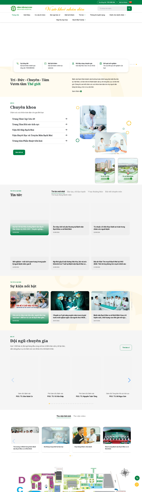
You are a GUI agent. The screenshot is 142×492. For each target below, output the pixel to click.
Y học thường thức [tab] (95, 191)
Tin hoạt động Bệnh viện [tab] (61, 195)
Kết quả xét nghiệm (109, 63)
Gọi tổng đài (24, 63)
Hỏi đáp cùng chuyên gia (84, 63)
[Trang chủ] (21, 8)
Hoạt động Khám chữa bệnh (83, 447)
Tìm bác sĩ (125, 347)
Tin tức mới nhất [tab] (58, 191)
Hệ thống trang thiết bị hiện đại (53, 447)
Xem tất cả (19, 152)
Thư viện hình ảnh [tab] (64, 416)
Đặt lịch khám (123, 2)
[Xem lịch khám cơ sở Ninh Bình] (128, 170)
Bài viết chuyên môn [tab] (113, 191)
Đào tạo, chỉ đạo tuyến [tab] (76, 191)
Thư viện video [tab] (79, 416)
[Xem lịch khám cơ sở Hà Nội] (105, 170)
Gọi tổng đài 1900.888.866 (107, 2)
